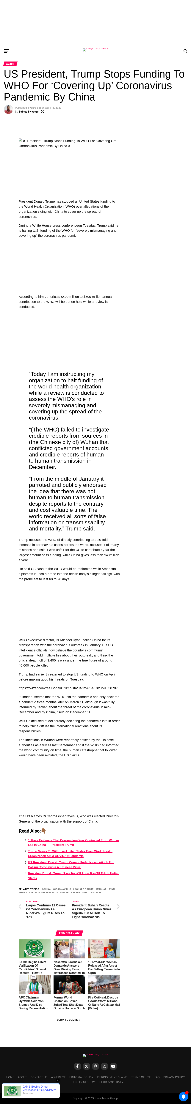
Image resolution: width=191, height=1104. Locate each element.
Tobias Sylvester (29, 111)
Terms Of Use (141, 1077)
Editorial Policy (81, 1077)
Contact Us (39, 1077)
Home (10, 1077)
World (97, 893)
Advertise (58, 1077)
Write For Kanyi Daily (107, 1082)
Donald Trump (84, 889)
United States (70, 893)
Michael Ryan (106, 889)
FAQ (157, 1077)
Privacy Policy (174, 1077)
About (22, 1077)
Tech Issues (79, 1082)
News (23, 893)
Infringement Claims (112, 1077)
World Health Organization (44, 206)
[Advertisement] (95, 23)
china (47, 889)
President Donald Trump (37, 201)
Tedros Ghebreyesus (44, 893)
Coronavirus (62, 889)
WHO (86, 893)
